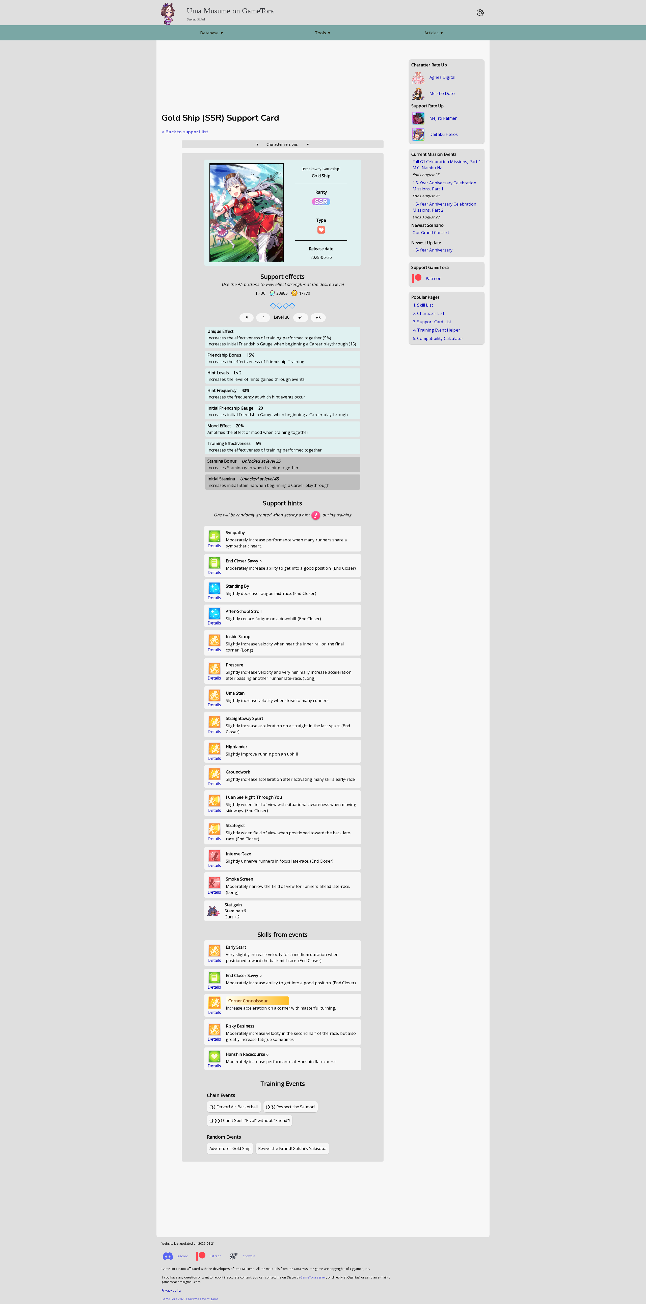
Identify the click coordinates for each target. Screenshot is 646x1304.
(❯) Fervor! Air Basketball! (233, 1107)
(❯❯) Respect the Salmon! (290, 1107)
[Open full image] (246, 213)
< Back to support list (185, 132)
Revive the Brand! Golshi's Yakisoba (292, 1148)
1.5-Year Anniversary (432, 250)
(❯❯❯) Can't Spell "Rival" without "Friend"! (249, 1120)
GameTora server (313, 1277)
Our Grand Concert (431, 232)
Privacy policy (171, 1290)
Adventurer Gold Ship (230, 1148)
